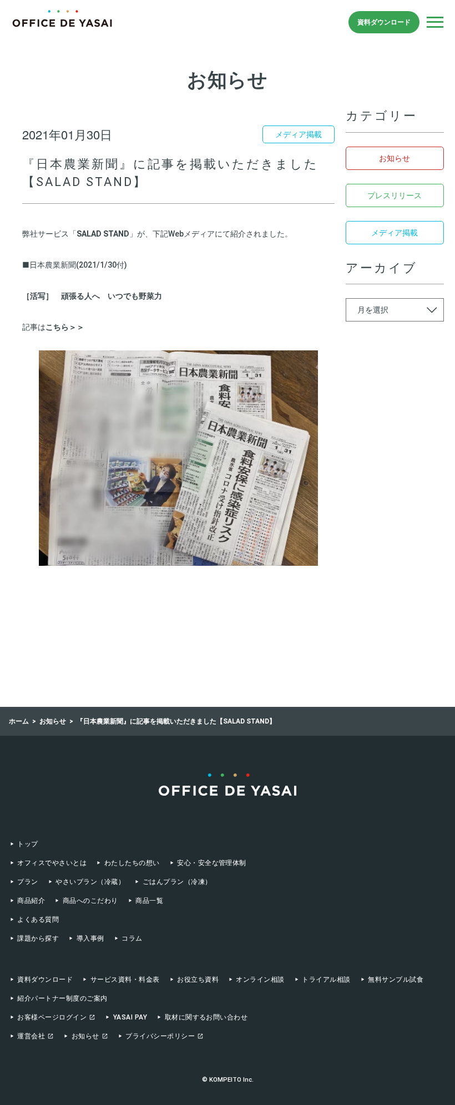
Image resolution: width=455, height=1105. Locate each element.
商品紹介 (31, 901)
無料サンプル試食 (395, 979)
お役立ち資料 (198, 979)
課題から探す (38, 938)
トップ (27, 844)
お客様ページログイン (52, 1017)
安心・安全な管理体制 (211, 863)
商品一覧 (149, 901)
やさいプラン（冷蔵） (90, 882)
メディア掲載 (394, 232)
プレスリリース (394, 195)
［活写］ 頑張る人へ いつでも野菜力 (92, 296)
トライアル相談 (326, 979)
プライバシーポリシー (160, 1036)
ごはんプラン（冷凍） (177, 882)
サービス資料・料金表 (124, 979)
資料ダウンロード (384, 22)
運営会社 (31, 1036)
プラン (27, 882)
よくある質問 (38, 919)
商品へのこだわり (90, 901)
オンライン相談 (260, 979)
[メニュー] (435, 22)
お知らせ (394, 158)
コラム (132, 938)
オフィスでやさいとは (52, 863)
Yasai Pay (130, 1017)
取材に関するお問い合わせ (206, 1017)
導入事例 (90, 938)
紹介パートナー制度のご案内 (62, 998)
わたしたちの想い (131, 863)
